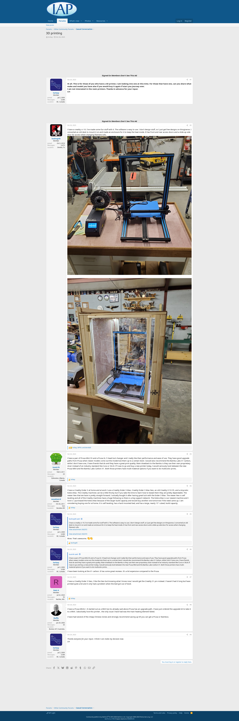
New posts (50, 25)
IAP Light (51, 713)
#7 (191, 577)
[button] (55, 21)
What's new (74, 21)
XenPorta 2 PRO (110, 719)
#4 (191, 486)
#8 (191, 605)
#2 (191, 125)
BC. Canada (61, 102)
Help (180, 713)
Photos (88, 21)
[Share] (187, 79)
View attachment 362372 (78, 529)
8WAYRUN (131, 719)
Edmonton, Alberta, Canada (58, 479)
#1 (191, 80)
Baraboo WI (61, 508)
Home (50, 21)
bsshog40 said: (74, 519)
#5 (191, 514)
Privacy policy (172, 713)
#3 (191, 454)
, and (81, 448)
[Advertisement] (119, 56)
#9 (191, 635)
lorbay (50, 37)
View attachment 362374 (78, 534)
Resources (100, 21)
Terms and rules (159, 713)
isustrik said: (73, 554)
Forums (62, 21)
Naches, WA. (60, 599)
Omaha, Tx (61, 147)
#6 (191, 549)
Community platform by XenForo (106, 717)
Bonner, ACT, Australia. (57, 629)
